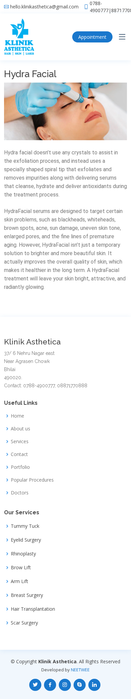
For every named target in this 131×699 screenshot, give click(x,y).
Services (20, 441)
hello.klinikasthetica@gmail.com (44, 6)
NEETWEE (80, 670)
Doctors (20, 492)
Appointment (92, 37)
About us (20, 428)
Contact (19, 454)
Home (17, 416)
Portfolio (20, 467)
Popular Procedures (32, 480)
